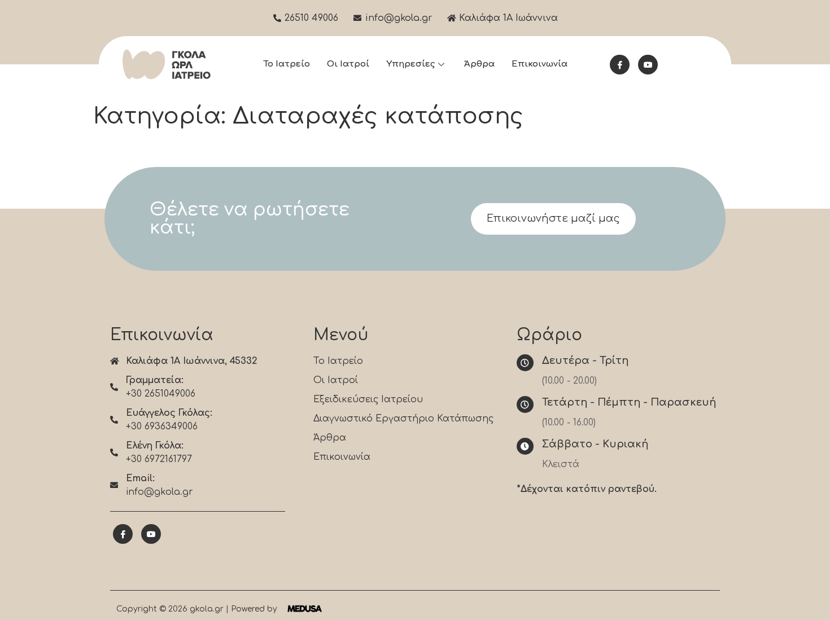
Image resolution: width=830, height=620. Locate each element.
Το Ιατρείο (286, 64)
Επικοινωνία (539, 64)
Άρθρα (479, 64)
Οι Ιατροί (348, 64)
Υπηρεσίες (410, 64)
